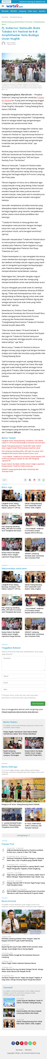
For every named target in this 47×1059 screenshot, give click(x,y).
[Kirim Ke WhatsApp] (43, 480)
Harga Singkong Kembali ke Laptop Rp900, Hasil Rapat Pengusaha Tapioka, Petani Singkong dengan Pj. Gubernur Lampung (25, 867)
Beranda (19, 1050)
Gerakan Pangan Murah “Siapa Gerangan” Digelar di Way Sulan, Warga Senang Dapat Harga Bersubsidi (22, 979)
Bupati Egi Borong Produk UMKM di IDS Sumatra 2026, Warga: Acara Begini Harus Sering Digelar (22, 948)
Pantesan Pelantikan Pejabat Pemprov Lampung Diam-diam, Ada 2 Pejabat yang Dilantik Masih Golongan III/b (25, 859)
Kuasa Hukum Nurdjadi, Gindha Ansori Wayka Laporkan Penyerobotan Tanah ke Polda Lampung (23, 465)
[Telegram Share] (39, 480)
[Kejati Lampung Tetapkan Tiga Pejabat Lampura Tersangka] (12, 743)
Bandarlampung (8, 22)
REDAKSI (28, 1050)
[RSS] (34, 1043)
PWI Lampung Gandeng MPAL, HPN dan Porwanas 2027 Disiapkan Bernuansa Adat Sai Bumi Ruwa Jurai (23, 452)
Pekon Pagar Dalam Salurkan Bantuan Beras (19, 963)
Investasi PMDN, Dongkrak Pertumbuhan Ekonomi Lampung (20, 956)
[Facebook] (13, 1043)
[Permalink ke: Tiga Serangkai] (3, 43)
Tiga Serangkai (11, 43)
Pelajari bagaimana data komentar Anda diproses (20, 712)
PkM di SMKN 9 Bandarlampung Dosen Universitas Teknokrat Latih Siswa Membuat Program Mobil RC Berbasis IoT (26, 892)
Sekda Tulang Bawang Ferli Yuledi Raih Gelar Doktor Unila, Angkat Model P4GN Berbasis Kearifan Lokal (21, 447)
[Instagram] (26, 1043)
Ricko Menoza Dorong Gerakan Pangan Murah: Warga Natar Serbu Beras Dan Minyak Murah (22, 970)
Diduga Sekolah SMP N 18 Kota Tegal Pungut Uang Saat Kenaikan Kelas (26, 884)
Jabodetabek (19, 22)
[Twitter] (17, 1043)
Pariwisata (28, 22)
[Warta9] (14, 6)
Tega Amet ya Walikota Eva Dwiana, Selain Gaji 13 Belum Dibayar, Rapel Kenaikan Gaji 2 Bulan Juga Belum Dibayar (26, 876)
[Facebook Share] (25, 480)
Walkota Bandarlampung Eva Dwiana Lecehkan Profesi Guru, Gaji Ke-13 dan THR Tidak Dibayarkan (25, 851)
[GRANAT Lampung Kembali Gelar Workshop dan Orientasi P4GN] (35, 545)
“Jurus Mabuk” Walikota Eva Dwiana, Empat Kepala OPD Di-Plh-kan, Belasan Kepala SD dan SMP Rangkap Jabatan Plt (23, 459)
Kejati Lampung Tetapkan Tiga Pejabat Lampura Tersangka (12, 753)
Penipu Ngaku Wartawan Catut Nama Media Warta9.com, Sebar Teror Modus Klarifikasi (20, 733)
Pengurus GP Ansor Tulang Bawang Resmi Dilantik (20, 804)
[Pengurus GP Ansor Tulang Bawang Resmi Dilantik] (23, 789)
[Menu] (3, 6)
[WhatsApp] (30, 1043)
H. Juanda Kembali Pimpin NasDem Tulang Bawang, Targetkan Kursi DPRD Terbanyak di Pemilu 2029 (11, 825)
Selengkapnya (22, 835)
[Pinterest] (22, 1043)
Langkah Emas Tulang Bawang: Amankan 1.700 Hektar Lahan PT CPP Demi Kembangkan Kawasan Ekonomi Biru (23, 442)
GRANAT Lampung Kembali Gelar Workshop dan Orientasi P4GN (20, 470)
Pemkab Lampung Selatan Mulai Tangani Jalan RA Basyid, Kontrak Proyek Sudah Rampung (21, 940)
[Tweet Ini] (30, 480)
